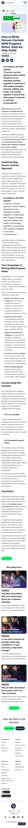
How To (3, 767)
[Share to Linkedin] (11, 60)
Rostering (17, 742)
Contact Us (4, 750)
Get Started (20, 728)
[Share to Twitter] (7, 60)
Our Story (3, 742)
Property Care (19, 769)
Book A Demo (7, 558)
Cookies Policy (14, 813)
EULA (19, 811)
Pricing (3, 745)
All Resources (14, 708)
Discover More (19, 756)
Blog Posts (4, 772)
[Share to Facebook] (3, 60)
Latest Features (5, 769)
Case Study (4, 775)
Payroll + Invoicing (20, 745)
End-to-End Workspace (18, 749)
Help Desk (4, 783)
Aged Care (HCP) (19, 767)
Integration (18, 753)
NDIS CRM (17, 764)
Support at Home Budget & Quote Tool (7, 779)
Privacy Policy (11, 811)
